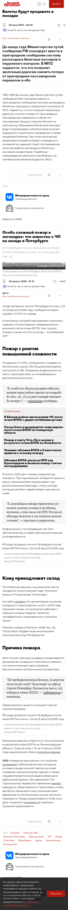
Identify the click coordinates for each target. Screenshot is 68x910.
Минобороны (24, 840)
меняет (56, 783)
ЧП (49, 836)
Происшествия (36, 836)
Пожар (58, 836)
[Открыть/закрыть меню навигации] (39, 4)
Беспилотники (53, 840)
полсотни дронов (48, 752)
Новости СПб (30, 833)
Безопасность (10, 844)
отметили (35, 400)
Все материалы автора (15, 38)
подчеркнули (51, 692)
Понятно (56, 893)
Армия (38, 840)
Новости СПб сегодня (14, 836)
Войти (56, 3)
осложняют (9, 764)
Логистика (8, 840)
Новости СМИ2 (12, 219)
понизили (30, 802)
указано (20, 601)
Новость (14, 833)
